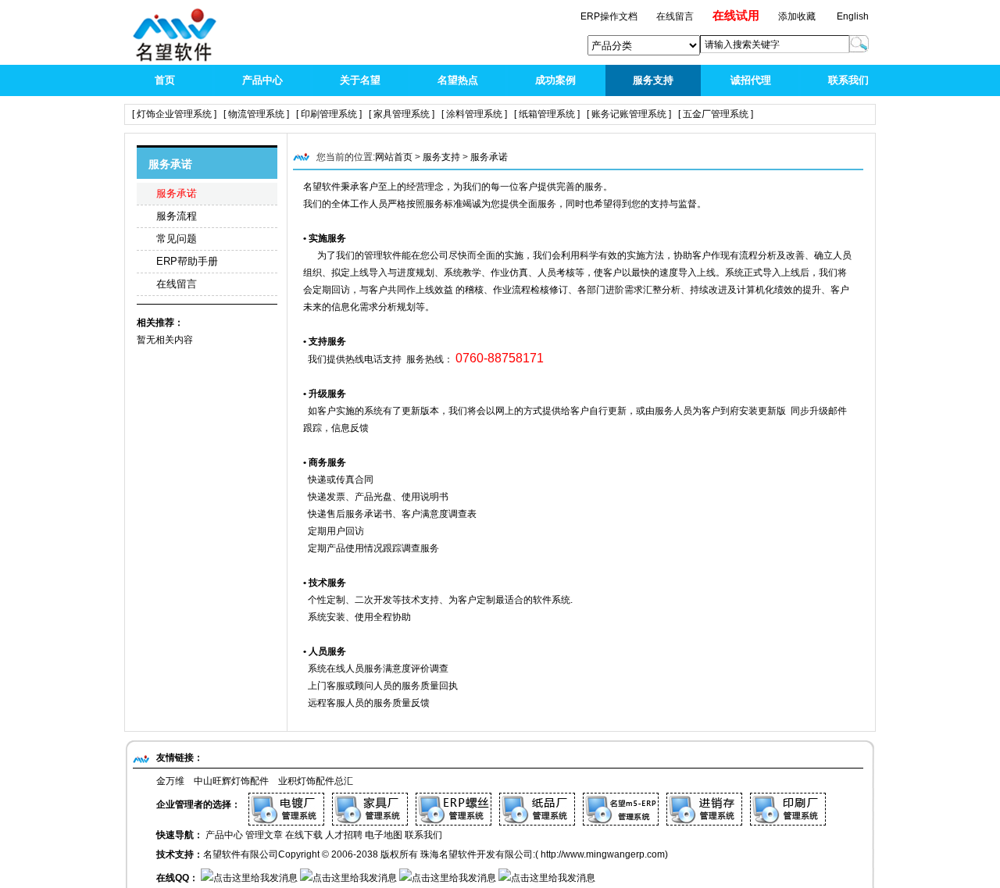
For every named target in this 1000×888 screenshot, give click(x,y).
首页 (165, 80)
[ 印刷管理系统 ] (329, 114)
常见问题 (176, 238)
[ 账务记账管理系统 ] (629, 114)
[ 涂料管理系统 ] (474, 114)
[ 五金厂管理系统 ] (715, 114)
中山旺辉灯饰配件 (231, 781)
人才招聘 (343, 834)
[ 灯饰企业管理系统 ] (174, 114)
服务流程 (176, 216)
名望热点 (458, 80)
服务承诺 (176, 193)
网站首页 (393, 157)
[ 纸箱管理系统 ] (547, 114)
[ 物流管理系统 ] (256, 114)
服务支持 (653, 80)
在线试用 (735, 15)
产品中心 (262, 80)
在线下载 (304, 834)
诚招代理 (750, 80)
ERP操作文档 (610, 16)
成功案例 (555, 80)
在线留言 (176, 284)
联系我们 (848, 80)
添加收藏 (797, 16)
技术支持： (179, 854)
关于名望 (360, 80)
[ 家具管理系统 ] (401, 114)
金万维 (170, 781)
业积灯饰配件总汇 (315, 781)
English (853, 16)
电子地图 (383, 834)
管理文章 (264, 834)
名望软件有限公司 (240, 854)
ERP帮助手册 (187, 261)
